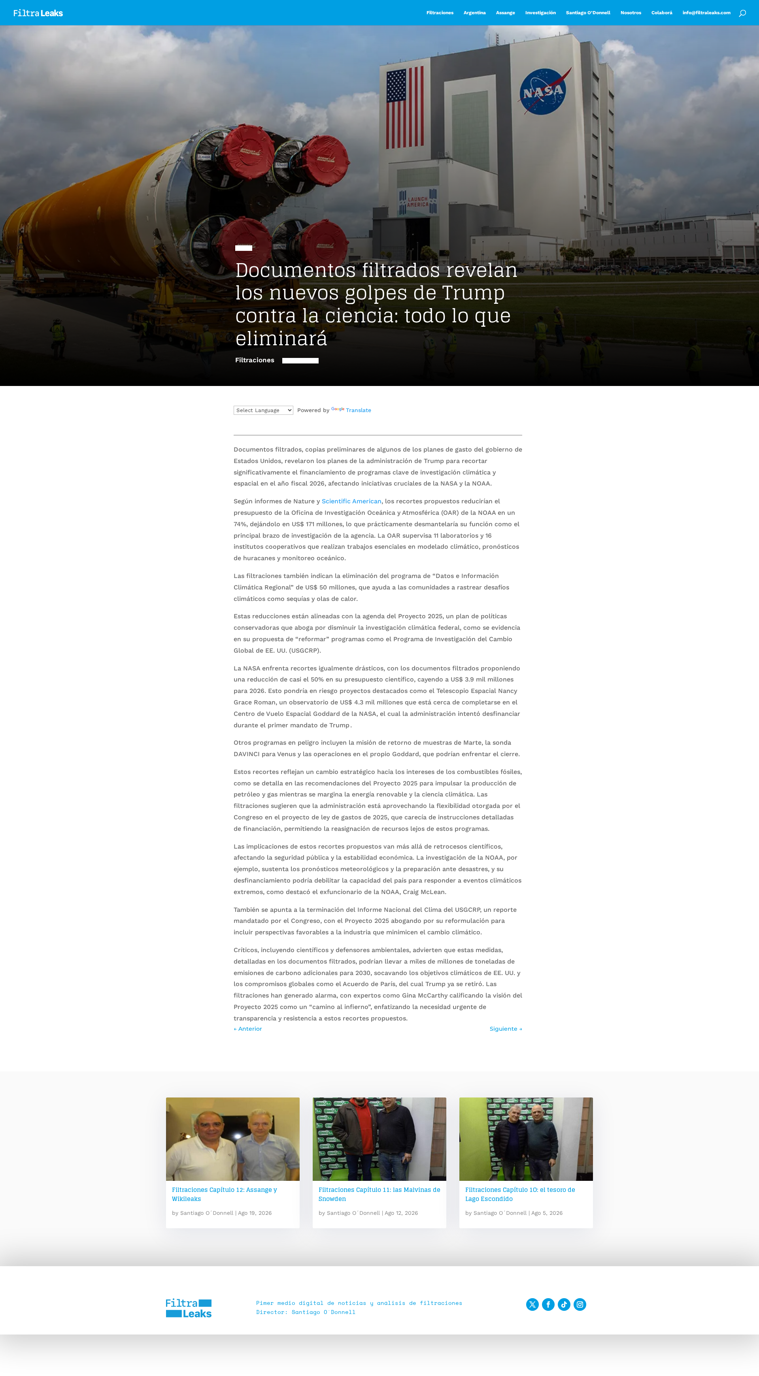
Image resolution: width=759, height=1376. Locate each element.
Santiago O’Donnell (588, 12)
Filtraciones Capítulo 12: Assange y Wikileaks (224, 1194)
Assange (505, 12)
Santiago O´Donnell (206, 1213)
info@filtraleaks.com (707, 12)
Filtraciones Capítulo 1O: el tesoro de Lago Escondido (520, 1194)
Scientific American (351, 501)
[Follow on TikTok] (564, 1304)
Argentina (475, 12)
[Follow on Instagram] (580, 1304)
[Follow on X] (532, 1304)
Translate (358, 410)
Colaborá (661, 12)
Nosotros (631, 12)
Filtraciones (440, 12)
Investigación (540, 12)
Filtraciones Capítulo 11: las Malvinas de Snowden (379, 1194)
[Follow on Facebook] (548, 1304)
